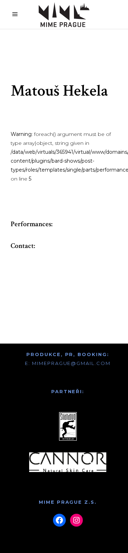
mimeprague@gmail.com (71, 363)
